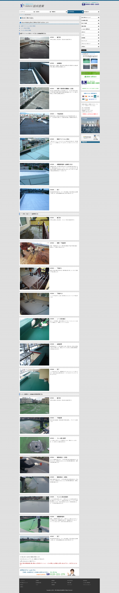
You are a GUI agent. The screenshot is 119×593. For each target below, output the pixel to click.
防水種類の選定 (85, 20)
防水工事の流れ (71, 11)
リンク (83, 34)
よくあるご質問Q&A (86, 29)
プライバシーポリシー (86, 43)
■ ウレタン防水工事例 (25, 30)
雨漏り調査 (84, 26)
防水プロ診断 (84, 23)
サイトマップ (84, 40)
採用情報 (83, 37)
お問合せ (83, 46)
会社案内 (37, 11)
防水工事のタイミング (86, 17)
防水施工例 (86, 11)
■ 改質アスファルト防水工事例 (27, 26)
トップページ (22, 11)
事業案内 (53, 11)
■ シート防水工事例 (24, 28)
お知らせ (83, 32)
